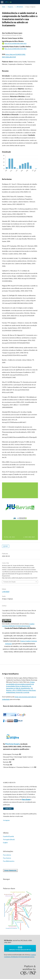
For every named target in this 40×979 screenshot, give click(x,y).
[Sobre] (8, 810)
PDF (6, 546)
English (5, 842)
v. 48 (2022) (19, 7)
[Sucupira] (12, 740)
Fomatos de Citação (9, 582)
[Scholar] (21, 716)
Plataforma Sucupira (12, 744)
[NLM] (18, 722)
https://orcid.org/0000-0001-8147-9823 (15, 48)
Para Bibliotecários (8, 861)
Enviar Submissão (10, 870)
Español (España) (8, 836)
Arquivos (10, 7)
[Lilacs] (10, 716)
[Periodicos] (8, 722)
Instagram (6, 820)
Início (3, 7)
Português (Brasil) (9, 839)
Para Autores (7, 858)
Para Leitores (7, 855)
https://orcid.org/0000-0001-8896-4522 (15, 43)
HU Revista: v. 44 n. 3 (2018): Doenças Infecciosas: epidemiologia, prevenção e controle (21, 690)
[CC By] (20, 951)
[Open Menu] (2, 2)
